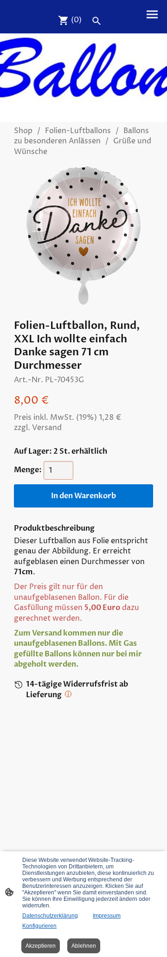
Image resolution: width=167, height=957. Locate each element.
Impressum (107, 915)
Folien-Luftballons (78, 131)
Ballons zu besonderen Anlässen (81, 136)
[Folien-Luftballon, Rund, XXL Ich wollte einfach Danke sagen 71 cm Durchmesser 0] (83, 235)
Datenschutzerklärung (50, 915)
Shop (23, 131)
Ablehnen (83, 946)
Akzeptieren (41, 946)
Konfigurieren (39, 926)
